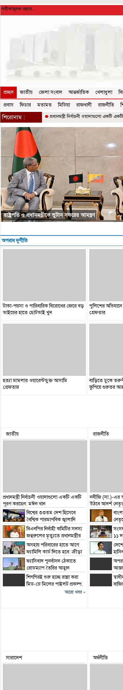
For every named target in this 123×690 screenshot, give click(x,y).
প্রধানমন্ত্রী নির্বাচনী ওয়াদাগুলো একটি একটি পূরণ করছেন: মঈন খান (42, 500)
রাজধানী (84, 105)
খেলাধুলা (103, 92)
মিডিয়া (64, 105)
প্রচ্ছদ (8, 92)
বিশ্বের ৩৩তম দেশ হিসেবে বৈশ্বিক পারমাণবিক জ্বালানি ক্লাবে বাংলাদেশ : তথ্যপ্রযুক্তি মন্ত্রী (39, 520)
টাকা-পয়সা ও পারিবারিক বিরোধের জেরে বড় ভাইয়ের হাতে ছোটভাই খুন (43, 309)
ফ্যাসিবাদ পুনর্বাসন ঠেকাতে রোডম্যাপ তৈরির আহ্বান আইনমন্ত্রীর (39, 568)
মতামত (44, 105)
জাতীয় (26, 92)
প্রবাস (8, 105)
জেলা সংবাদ (50, 92)
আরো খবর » (75, 592)
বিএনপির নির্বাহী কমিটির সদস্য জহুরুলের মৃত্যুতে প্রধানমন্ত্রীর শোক (42, 536)
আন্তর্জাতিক (78, 92)
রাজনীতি (106, 105)
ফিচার (25, 105)
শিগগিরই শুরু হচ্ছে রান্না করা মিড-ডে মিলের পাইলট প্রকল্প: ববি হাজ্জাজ (43, 584)
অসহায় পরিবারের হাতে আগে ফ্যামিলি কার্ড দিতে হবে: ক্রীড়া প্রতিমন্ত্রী (42, 552)
